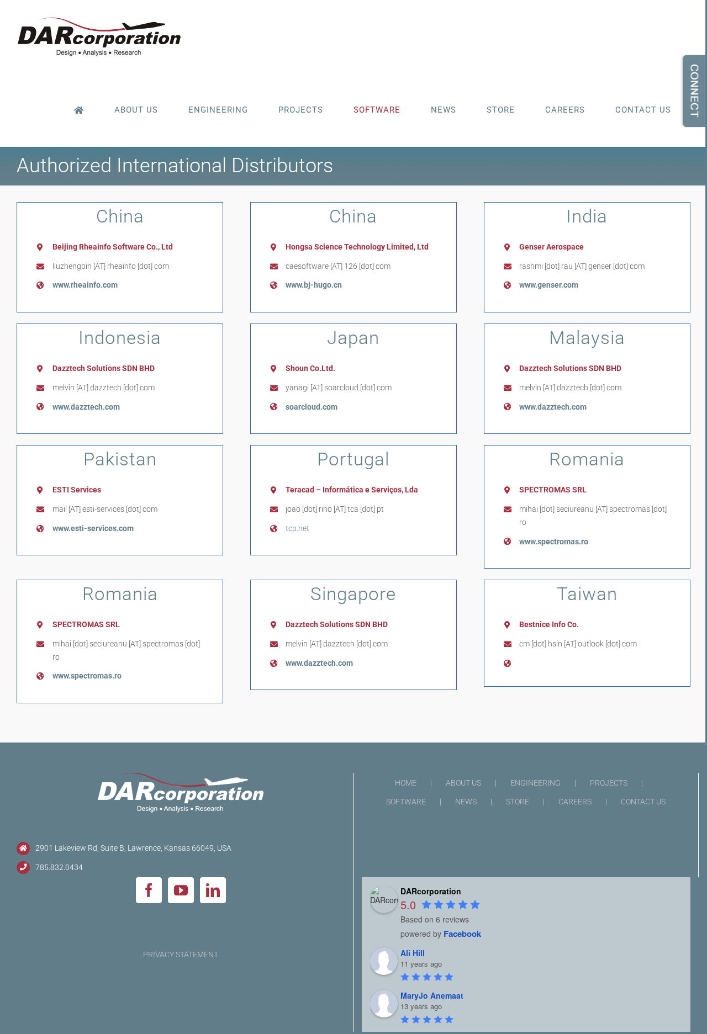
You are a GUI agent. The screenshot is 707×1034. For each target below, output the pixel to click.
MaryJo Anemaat (431, 995)
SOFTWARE (406, 801)
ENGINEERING (535, 782)
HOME (405, 782)
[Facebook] (149, 890)
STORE (517, 801)
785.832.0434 (59, 867)
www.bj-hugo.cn (314, 284)
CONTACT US (643, 801)
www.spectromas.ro (553, 541)
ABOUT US (463, 782)
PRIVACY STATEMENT (180, 954)
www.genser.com (548, 284)
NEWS (466, 801)
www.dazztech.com (86, 406)
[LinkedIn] (213, 890)
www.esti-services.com (93, 528)
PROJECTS (608, 782)
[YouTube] (181, 890)
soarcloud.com (311, 406)
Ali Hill (412, 952)
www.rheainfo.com (85, 284)
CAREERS (575, 801)
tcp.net (297, 528)
